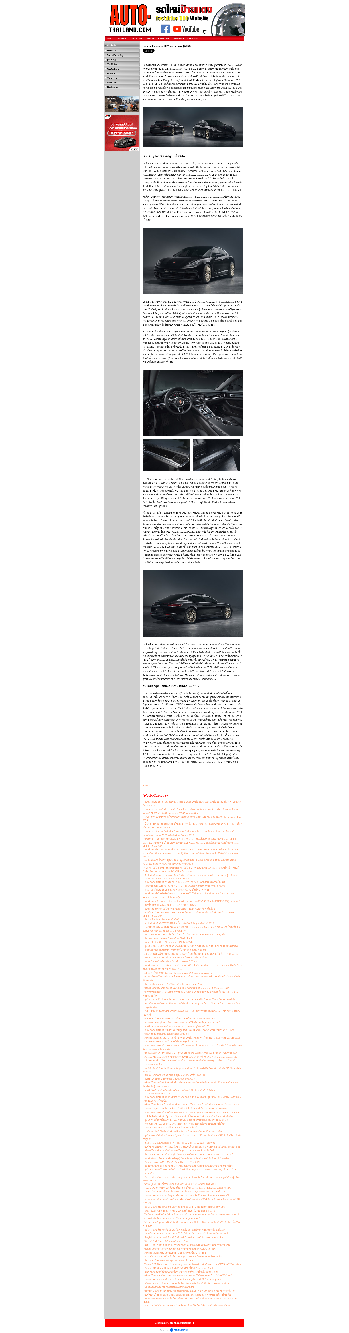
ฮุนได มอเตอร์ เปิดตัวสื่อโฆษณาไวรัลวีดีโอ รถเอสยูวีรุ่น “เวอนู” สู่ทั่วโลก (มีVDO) (184, 1229)
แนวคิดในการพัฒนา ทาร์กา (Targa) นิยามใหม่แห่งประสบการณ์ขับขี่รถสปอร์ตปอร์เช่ (186, 1158)
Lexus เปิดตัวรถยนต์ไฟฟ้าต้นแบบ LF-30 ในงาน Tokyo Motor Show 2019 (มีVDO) (184, 1191)
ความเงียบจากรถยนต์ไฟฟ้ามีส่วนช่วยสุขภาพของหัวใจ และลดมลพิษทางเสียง (183, 1256)
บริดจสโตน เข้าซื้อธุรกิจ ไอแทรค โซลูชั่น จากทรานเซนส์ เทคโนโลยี (179, 1150)
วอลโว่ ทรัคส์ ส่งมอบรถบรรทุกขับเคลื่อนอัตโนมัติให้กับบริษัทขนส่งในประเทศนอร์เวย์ (187, 1305)
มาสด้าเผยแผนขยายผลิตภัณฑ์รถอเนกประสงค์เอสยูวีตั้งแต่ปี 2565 (177, 1026)
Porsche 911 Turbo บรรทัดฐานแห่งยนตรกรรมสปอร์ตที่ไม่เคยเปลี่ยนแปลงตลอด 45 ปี (186, 1195)
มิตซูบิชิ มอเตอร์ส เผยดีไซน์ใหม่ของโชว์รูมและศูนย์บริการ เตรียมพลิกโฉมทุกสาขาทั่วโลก (189, 1291)
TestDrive (121, 38)
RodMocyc (163, 38)
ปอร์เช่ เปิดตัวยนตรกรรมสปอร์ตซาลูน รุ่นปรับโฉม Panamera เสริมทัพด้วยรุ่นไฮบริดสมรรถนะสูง (192, 1146)
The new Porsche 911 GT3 (157, 1093)
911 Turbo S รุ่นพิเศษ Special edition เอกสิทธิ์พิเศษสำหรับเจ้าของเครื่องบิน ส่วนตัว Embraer (189, 1116)
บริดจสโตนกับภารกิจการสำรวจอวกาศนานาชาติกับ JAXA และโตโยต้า (180, 1249)
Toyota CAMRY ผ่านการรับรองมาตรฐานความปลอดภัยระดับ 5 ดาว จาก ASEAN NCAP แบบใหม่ (192, 1264)
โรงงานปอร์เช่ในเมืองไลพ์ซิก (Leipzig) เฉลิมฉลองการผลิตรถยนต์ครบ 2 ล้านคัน (184, 886)
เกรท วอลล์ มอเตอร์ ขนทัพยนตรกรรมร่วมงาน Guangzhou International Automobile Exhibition (192, 1112)
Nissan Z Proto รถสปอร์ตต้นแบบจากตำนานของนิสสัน (171, 1127)
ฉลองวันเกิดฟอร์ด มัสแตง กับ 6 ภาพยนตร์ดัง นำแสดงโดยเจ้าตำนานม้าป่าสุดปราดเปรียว (188, 1165)
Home (109, 38)
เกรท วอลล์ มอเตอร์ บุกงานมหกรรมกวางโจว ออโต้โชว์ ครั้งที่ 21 (176, 889)
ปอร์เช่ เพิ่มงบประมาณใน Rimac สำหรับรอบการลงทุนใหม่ (173, 984)
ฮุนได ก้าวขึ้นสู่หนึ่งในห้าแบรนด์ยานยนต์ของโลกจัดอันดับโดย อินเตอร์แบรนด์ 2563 (186, 1120)
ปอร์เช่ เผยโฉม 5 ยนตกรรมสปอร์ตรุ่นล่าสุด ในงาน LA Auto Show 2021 (179, 1018)
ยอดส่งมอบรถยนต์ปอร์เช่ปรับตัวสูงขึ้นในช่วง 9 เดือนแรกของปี (175, 950)
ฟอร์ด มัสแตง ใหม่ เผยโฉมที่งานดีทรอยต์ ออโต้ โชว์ (170, 961)
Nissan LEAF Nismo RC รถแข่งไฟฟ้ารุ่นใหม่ (166, 1241)
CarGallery (136, 38)
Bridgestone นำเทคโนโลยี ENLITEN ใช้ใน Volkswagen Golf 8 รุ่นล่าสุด (179, 1143)
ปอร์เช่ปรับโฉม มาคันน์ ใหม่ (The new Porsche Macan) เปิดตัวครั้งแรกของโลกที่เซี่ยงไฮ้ (187, 1294)
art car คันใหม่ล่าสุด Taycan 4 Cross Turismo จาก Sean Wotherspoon (178, 972)
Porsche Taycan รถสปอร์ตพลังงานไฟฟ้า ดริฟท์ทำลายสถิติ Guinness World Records (185, 1108)
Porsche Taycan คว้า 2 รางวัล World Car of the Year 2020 (172, 1162)
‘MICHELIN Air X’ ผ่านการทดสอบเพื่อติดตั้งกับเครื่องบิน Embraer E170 (179, 1210)
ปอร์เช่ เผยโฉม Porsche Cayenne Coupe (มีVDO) (168, 1260)
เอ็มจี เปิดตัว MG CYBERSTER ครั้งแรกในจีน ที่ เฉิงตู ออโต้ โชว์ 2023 (179, 923)
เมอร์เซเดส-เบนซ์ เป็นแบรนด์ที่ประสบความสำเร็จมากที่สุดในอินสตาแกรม (181, 1271)
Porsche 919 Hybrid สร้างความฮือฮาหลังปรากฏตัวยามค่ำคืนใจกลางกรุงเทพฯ (183, 1279)
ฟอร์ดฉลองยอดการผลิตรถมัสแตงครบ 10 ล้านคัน (169, 1287)
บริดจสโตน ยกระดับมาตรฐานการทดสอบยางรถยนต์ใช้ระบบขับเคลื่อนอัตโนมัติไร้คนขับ (188, 1275)
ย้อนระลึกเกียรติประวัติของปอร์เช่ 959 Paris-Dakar (169, 942)
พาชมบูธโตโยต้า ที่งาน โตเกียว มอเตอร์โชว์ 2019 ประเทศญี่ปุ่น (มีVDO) (180, 1184)
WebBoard (178, 38)
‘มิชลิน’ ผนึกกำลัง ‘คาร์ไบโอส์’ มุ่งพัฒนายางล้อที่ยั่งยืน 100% (175, 1075)
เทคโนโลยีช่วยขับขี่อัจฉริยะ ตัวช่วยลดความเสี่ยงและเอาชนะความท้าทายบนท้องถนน (187, 1245)
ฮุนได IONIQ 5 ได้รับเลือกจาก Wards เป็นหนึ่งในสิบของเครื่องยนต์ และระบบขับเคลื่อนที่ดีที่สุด (191, 946)
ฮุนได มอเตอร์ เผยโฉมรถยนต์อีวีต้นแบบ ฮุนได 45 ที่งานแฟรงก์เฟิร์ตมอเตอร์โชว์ (184, 1207)
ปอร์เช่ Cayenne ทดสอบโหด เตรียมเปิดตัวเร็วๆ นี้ (168, 938)
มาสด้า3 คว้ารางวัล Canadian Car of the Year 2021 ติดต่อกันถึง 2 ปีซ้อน (179, 1090)
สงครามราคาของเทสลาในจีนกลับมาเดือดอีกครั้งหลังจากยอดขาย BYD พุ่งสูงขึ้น (185, 934)
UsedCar (149, 38)
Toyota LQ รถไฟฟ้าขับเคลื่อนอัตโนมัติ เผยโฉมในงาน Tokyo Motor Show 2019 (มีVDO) (188, 1187)
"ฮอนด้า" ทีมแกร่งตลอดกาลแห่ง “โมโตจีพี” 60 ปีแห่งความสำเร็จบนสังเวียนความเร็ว (186, 1233)
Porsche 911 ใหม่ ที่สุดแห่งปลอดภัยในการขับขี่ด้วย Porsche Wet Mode (179, 1268)
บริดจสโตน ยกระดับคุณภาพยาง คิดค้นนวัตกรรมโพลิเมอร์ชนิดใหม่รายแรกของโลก (186, 1283)
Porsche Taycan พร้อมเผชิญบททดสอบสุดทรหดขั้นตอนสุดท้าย (175, 1252)
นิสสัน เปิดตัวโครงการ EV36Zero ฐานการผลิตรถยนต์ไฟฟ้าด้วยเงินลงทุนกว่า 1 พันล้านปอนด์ (190, 1053)
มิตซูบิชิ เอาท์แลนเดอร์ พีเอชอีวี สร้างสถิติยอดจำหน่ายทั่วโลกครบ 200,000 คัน (183, 1237)
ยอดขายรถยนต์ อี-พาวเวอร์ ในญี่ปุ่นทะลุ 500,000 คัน (170, 1078)
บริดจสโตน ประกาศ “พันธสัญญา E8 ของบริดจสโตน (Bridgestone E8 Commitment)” (186, 988)
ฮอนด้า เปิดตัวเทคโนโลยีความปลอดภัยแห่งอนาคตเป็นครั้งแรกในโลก (179, 908)
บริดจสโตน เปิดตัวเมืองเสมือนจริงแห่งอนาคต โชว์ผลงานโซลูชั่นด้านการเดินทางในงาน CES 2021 (193, 1104)
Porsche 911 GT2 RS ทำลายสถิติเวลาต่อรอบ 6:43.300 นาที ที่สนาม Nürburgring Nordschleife (190, 1056)
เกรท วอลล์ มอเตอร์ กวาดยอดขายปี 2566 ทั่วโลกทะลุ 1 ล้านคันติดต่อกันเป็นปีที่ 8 (185, 882)
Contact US (193, 38)
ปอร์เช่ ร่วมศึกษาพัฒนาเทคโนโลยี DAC (164, 919)
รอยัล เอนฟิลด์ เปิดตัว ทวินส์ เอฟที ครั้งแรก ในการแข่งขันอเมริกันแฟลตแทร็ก (183, 1131)
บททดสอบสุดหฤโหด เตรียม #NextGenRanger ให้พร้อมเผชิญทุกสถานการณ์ (182, 1022)
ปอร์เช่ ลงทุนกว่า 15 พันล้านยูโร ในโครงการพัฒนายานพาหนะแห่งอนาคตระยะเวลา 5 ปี (188, 1154)
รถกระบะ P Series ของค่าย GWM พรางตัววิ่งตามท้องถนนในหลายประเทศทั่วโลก (184, 1123)
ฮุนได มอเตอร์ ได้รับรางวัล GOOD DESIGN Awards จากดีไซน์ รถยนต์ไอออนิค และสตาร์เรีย (190, 999)
